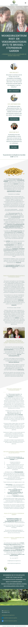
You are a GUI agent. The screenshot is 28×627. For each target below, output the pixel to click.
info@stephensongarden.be (14, 560)
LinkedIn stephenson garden (10, 617)
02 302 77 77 (6, 610)
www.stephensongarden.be (14, 563)
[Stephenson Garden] (14, 3)
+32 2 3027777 (15, 558)
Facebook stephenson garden (10, 620)
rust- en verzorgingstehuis (13, 244)
